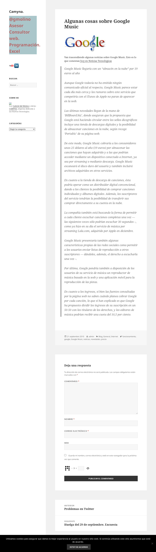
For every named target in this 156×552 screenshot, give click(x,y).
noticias (86, 339)
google (67, 339)
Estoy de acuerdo (79, 547)
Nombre (69, 419)
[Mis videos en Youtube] (11, 65)
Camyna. (16, 11)
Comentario (71, 381)
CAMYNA (13, 109)
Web (66, 443)
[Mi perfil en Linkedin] (16, 65)
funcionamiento (129, 336)
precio (103, 339)
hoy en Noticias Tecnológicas (96, 60)
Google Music (77, 339)
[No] (152, 543)
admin (91, 336)
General (106, 336)
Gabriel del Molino (21, 106)
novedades (95, 339)
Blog (100, 336)
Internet (114, 336)
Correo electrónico (76, 431)
